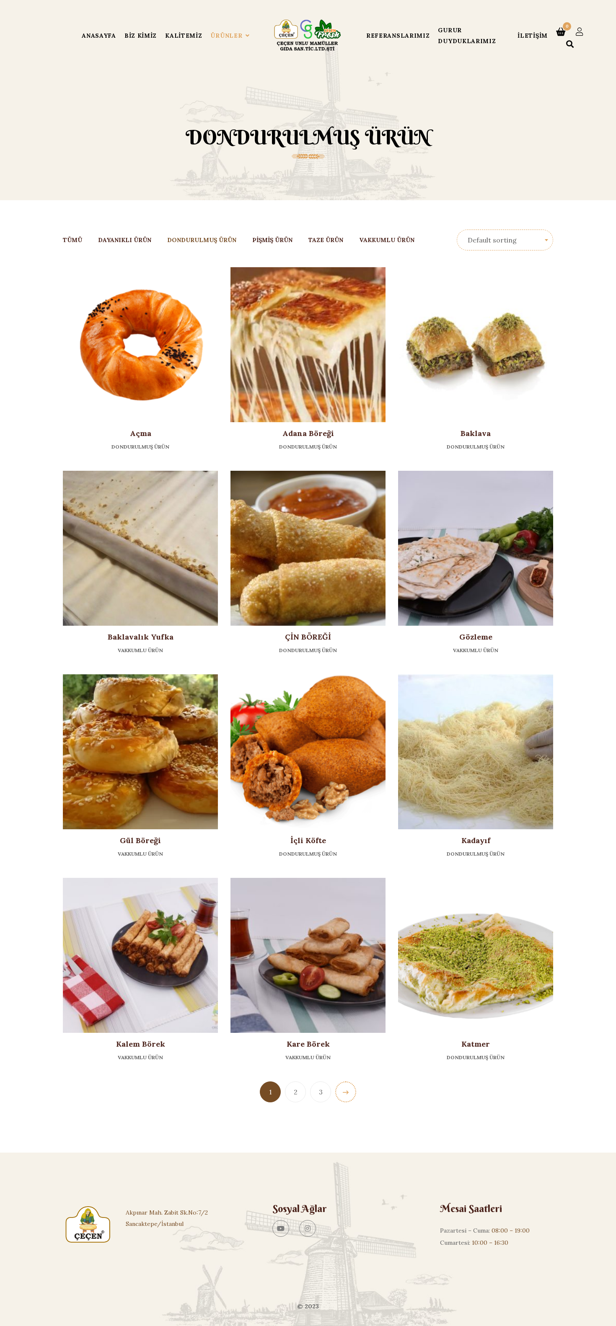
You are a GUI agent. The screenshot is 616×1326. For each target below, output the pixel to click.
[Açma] (140, 344)
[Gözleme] (475, 548)
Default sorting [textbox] (492, 240)
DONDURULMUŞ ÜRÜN (201, 240)
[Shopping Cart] (561, 32)
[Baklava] (475, 344)
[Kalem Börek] (140, 955)
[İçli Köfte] (308, 751)
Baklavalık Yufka (140, 637)
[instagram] (307, 1228)
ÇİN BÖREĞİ (308, 637)
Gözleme (475, 637)
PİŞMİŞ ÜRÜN (272, 240)
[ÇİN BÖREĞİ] (308, 548)
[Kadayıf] (475, 751)
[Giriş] (579, 32)
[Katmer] (475, 955)
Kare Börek (308, 1044)
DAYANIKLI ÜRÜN (124, 240)
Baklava (476, 433)
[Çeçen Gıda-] (308, 36)
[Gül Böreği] (140, 751)
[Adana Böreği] (308, 344)
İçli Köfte (308, 840)
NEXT (345, 1091)
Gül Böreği (140, 840)
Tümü (72, 240)
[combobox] (505, 240)
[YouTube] (280, 1228)
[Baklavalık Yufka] (140, 548)
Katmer (475, 1044)
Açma (140, 433)
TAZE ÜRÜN (325, 240)
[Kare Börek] (308, 955)
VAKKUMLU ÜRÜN (386, 240)
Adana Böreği (308, 433)
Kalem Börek (140, 1044)
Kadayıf (475, 840)
